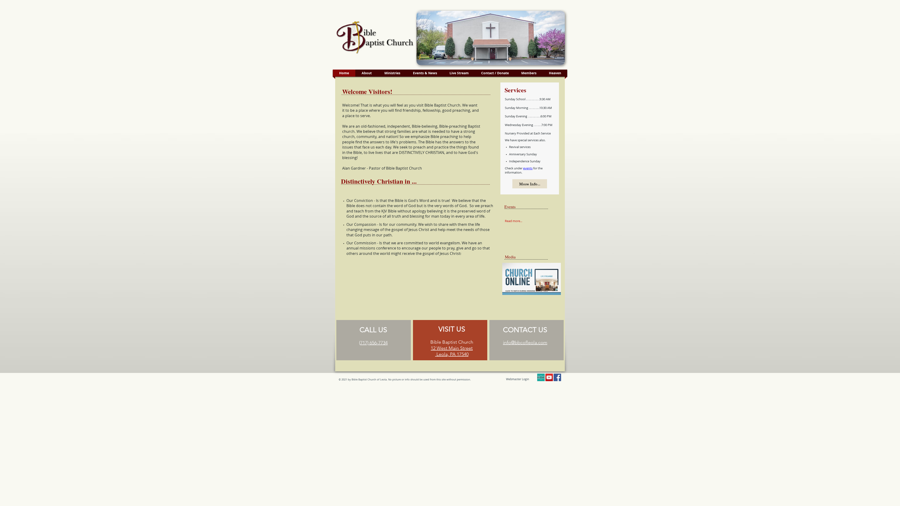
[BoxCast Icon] (541, 377)
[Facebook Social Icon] (557, 377)
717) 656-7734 (374, 343)
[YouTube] (549, 377)
